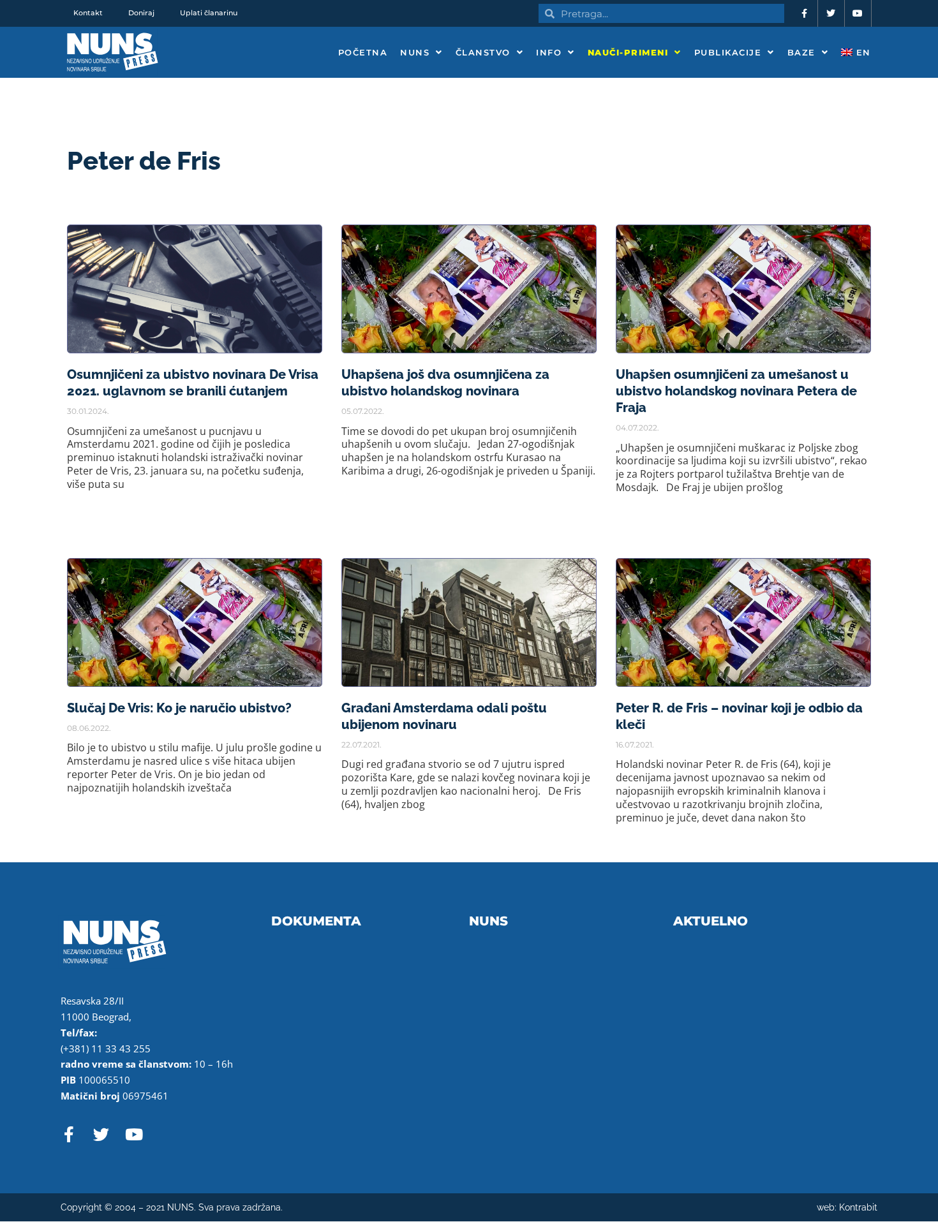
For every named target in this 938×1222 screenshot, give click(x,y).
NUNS (414, 52)
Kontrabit (858, 1207)
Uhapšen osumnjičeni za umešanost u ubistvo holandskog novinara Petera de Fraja (736, 391)
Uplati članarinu (208, 12)
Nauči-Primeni (628, 52)
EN (861, 52)
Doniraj (141, 12)
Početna (363, 52)
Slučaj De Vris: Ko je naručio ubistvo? (179, 708)
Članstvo (483, 52)
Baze (801, 52)
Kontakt (88, 12)
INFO (549, 52)
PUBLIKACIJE (728, 52)
